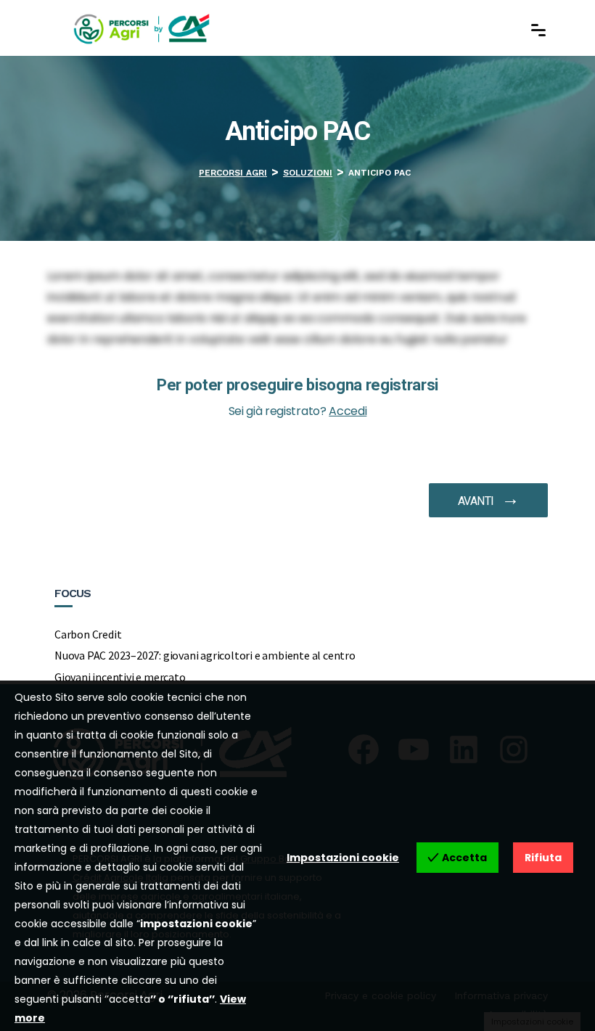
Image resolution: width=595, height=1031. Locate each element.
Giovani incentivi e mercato (120, 677)
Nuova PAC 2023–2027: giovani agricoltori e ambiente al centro (205, 655)
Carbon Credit (87, 634)
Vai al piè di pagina (74, 69)
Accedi (347, 411)
